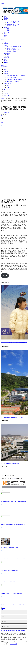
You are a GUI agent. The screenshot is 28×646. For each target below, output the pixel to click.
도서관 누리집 (5, 626)
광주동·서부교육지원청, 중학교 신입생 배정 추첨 (11, 463)
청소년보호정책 (10, 630)
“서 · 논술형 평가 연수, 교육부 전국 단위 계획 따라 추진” (11, 581)
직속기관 (4, 621)
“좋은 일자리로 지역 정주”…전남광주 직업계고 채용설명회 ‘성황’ (13, 604)
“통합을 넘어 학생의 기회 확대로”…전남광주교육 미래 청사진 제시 (13, 524)
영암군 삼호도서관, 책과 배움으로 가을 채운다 (9, 570)
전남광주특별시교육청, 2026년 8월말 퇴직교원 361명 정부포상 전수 (13, 558)
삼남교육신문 (13, 644)
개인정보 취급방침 (20, 630)
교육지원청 (4, 616)
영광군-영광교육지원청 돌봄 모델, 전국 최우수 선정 (12, 417)
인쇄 (2, 122)
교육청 (3, 612)
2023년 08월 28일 (5, 112)
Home (2, 98)
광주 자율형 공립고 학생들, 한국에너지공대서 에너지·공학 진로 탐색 (13, 501)
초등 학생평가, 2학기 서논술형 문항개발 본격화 (9, 547)
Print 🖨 (5, 275)
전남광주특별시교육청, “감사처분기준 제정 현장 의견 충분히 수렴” (13, 512)
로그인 (14, 478)
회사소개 (3, 630)
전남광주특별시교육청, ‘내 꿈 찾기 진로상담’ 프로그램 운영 (11, 593)
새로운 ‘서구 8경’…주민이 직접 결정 (7, 535)
